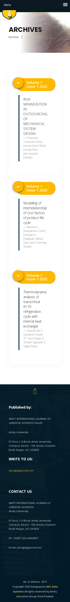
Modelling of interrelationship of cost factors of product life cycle (35, 213)
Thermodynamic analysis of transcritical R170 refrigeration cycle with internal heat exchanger (35, 309)
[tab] (36, 84)
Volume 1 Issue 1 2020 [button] (36, 84)
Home (14, 37)
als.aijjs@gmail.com (21, 470)
